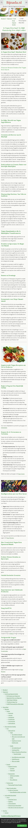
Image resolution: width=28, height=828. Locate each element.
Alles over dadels (15, 761)
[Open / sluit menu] (26, 2)
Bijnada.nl (3, 18)
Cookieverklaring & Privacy (11, 816)
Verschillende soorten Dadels (18, 757)
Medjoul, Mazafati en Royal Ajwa (19, 752)
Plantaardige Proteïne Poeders (15, 785)
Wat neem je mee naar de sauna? (15, 807)
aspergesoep (11, 717)
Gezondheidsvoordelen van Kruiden (18, 792)
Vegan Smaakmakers (11, 788)
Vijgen (11, 732)
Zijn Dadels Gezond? (16, 748)
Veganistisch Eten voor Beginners (14, 698)
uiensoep (10, 715)
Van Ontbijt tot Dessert (17, 734)
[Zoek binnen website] (1, 2)
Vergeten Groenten (12, 766)
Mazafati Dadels (17, 754)
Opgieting (10, 801)
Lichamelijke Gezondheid (10, 795)
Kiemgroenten (11, 773)
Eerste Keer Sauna (12, 799)
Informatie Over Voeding (10, 726)
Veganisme (9, 18)
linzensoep (10, 713)
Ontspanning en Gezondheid (14, 805)
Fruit (7, 728)
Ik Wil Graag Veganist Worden (11, 694)
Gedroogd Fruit (11, 730)
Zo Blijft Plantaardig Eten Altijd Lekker (22, 20)
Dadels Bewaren (15, 759)
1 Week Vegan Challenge (11, 700)
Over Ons (5, 811)
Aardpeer (12, 768)
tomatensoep (11, 719)
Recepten (7, 709)
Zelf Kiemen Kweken (14, 775)
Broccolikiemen (13, 779)
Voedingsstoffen (15, 750)
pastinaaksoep (11, 723)
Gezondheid (5, 707)
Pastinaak (12, 770)
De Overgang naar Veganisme (13, 696)
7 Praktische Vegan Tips (11, 702)
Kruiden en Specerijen (13, 790)
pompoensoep (11, 721)
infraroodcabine (12, 803)
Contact (6, 813)
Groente (8, 764)
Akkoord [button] (22, 825)
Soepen (8, 711)
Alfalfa (11, 777)
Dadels (11, 746)
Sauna (7, 797)
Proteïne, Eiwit (9, 783)
